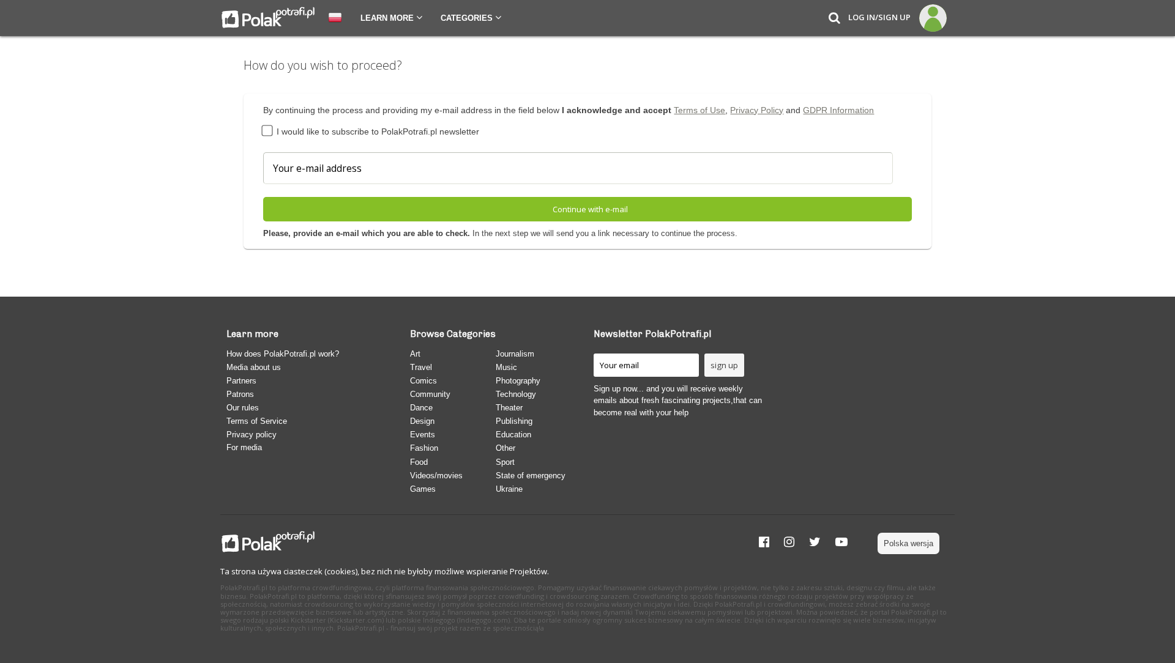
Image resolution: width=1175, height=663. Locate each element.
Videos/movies (436, 475)
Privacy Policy (756, 110)
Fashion (424, 448)
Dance (421, 407)
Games (423, 489)
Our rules (242, 407)
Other (505, 448)
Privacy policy (251, 434)
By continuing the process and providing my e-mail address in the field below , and (568, 110)
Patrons (240, 394)
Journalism (515, 353)
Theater (509, 407)
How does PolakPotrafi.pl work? (282, 353)
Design (422, 421)
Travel (421, 367)
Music (506, 367)
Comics (423, 380)
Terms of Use (699, 110)
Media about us (253, 367)
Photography (518, 380)
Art (415, 353)
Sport (505, 462)
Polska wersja (908, 543)
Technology (516, 394)
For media (244, 447)
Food (419, 462)
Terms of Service (256, 421)
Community (430, 394)
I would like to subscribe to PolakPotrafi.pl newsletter (376, 131)
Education (513, 434)
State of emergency (530, 475)
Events (422, 434)
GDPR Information (838, 110)
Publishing (514, 421)
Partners (241, 380)
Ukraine (509, 489)
